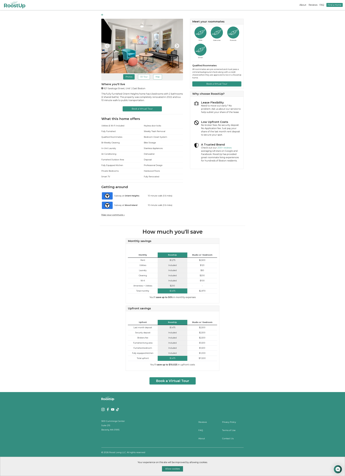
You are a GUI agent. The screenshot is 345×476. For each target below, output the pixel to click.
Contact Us (228, 438)
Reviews (313, 5)
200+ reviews (224, 147)
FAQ (322, 5)
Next (177, 46)
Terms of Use (229, 430)
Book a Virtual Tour (142, 109)
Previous (107, 46)
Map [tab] (158, 77)
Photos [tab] (128, 77)
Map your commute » (113, 215)
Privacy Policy (229, 422)
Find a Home (334, 5)
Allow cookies (172, 469)
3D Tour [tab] (144, 77)
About (302, 5)
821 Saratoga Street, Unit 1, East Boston (124, 88)
